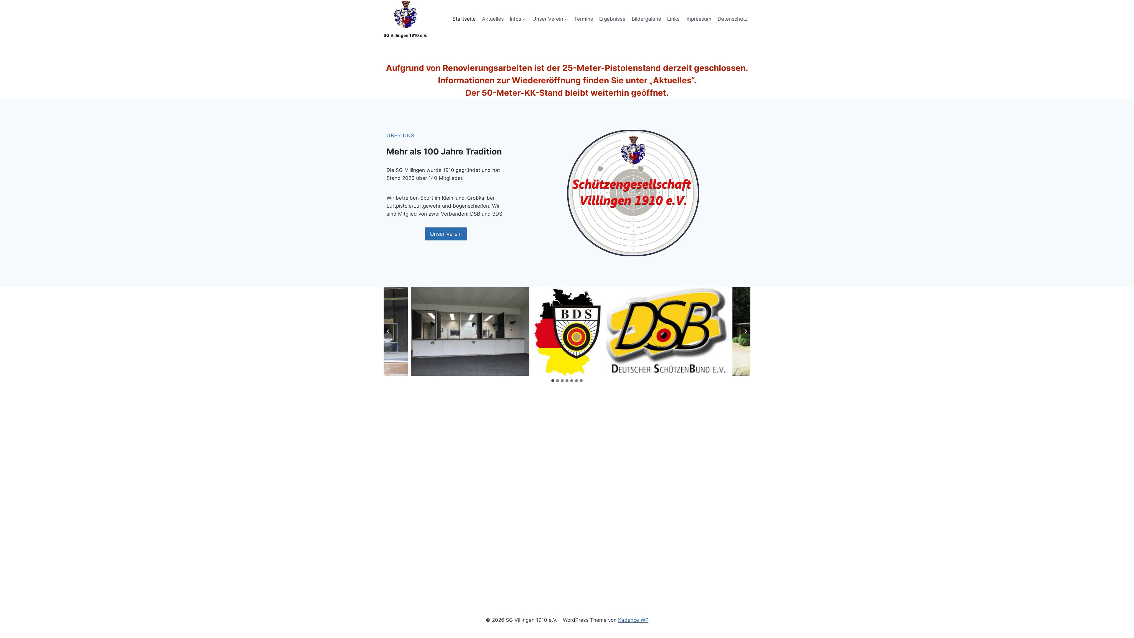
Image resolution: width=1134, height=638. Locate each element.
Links (673, 19)
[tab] (552, 380)
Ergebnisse (612, 19)
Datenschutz (732, 19)
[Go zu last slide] (388, 331)
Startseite (464, 19)
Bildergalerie (646, 19)
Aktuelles (493, 19)
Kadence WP (633, 620)
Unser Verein (446, 234)
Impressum (698, 19)
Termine (583, 19)
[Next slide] (745, 331)
